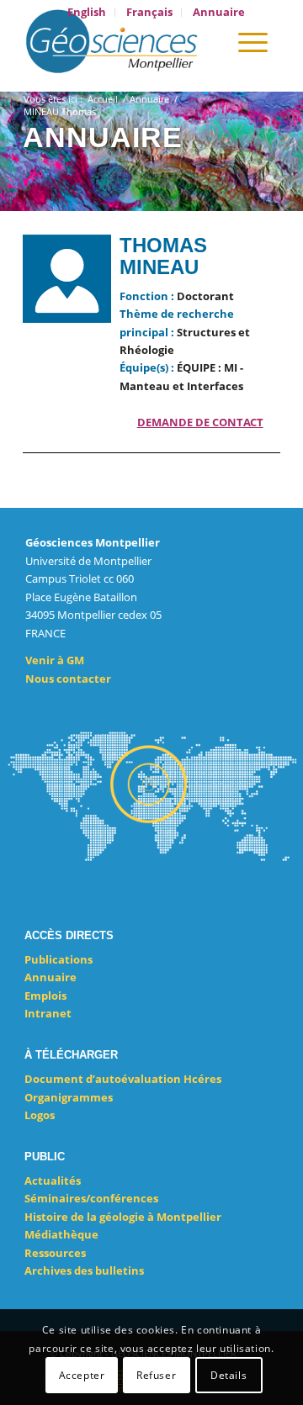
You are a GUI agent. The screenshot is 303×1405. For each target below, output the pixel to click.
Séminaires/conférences (91, 1198)
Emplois (45, 995)
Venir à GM (54, 660)
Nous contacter (68, 678)
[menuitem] (87, 12)
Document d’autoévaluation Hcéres (122, 1078)
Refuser (156, 1375)
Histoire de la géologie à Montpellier (122, 1216)
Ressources (55, 1252)
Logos (39, 1114)
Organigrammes (68, 1097)
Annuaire (50, 977)
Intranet (48, 1013)
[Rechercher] (205, 41)
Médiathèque (61, 1234)
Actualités (52, 1180)
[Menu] (253, 41)
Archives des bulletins (84, 1270)
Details (228, 1375)
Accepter (82, 1375)
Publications (58, 959)
